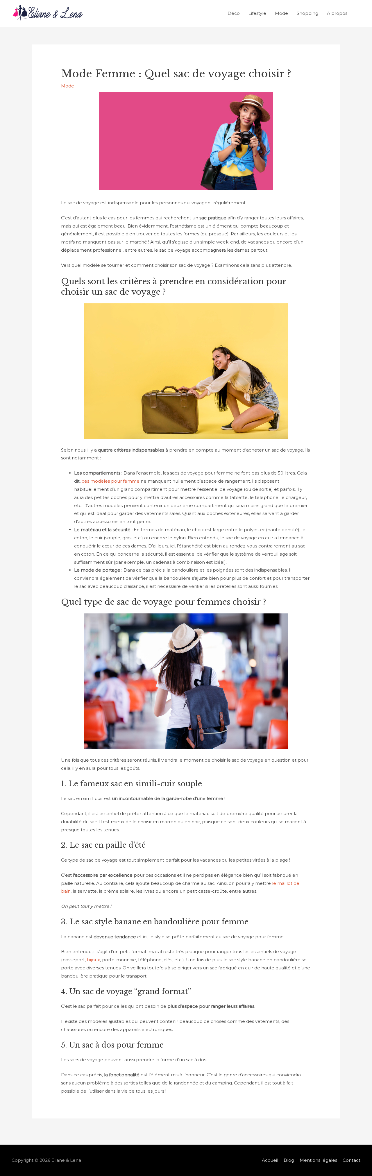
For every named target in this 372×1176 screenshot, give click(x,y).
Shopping (307, 13)
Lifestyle (257, 13)
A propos (337, 13)
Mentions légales (318, 1160)
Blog (289, 1160)
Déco (234, 13)
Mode (281, 13)
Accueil (270, 1160)
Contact (351, 1160)
